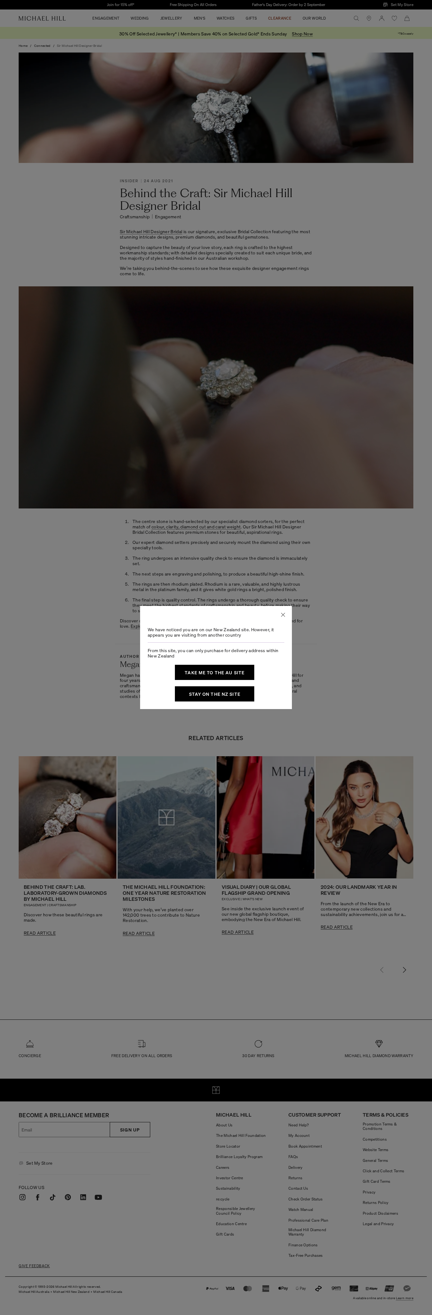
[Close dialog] (283, 615)
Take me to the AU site (214, 672)
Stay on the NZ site (214, 694)
